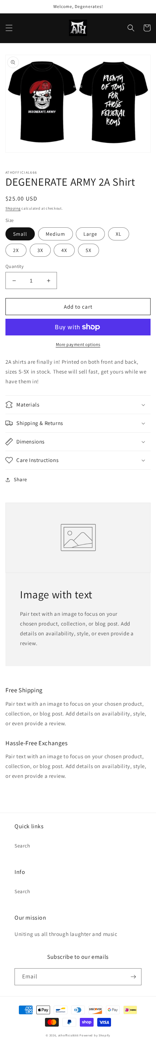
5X (88, 250)
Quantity (14, 266)
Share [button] (20, 479)
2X (16, 250)
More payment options (78, 344)
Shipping (13, 208)
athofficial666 (68, 1035)
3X (40, 250)
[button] (9, 28)
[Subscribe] (133, 976)
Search (22, 845)
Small (20, 234)
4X (64, 250)
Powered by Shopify (94, 1035)
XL (119, 234)
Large (90, 234)
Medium (55, 234)
